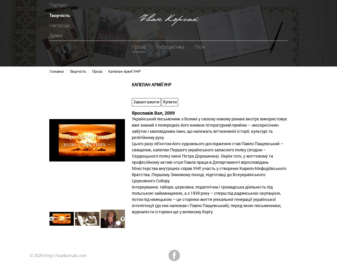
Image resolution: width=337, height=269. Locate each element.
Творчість (59, 15)
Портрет (58, 5)
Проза (139, 47)
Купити (170, 102)
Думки (55, 35)
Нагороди (59, 25)
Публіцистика (170, 47)
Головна (56, 71)
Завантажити (146, 102)
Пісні (199, 47)
